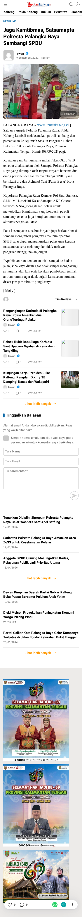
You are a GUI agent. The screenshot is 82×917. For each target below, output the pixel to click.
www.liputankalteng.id (53, 124)
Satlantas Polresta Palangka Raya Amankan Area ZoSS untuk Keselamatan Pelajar (39, 540)
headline (9, 21)
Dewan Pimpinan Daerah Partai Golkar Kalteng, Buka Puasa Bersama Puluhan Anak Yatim (38, 594)
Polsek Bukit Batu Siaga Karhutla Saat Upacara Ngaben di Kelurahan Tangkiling (28, 346)
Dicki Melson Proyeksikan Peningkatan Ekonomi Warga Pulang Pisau (38, 614)
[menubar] (5, 4)
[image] (70, 317)
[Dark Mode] (77, 4)
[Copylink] (63, 904)
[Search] (71, 4)
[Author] (8, 55)
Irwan (20, 53)
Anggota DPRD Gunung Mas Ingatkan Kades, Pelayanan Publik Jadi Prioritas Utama (36, 560)
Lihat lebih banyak (38, 403)
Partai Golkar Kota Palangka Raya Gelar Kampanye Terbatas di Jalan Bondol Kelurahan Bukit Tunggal (41, 635)
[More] (56, 331)
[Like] (9, 904)
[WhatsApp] (55, 904)
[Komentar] (21, 904)
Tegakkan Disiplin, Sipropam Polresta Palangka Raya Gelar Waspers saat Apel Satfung (38, 519)
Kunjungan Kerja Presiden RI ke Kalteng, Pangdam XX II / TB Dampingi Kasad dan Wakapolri (26, 377)
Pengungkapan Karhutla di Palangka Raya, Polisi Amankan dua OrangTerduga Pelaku (30, 315)
